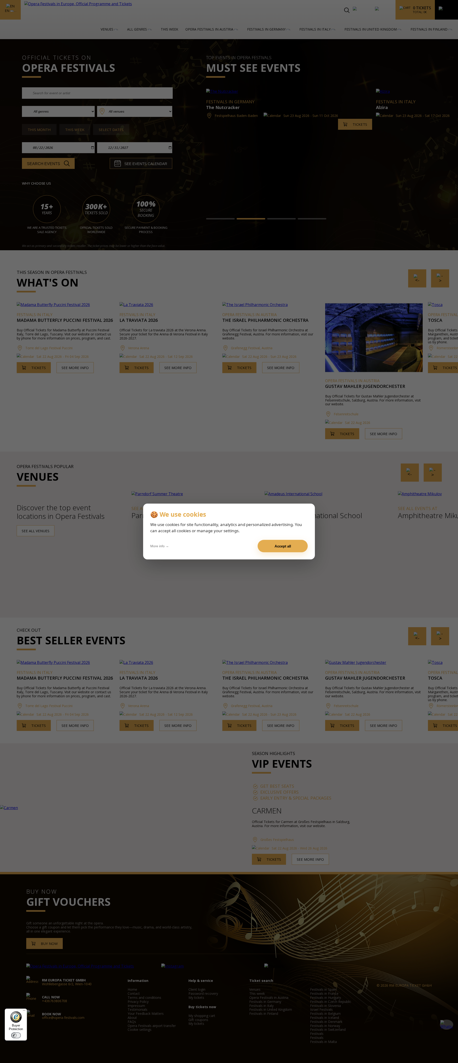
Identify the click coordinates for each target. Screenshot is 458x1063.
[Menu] (24, 1011)
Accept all (283, 546)
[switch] (16, 1035)
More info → (159, 546)
